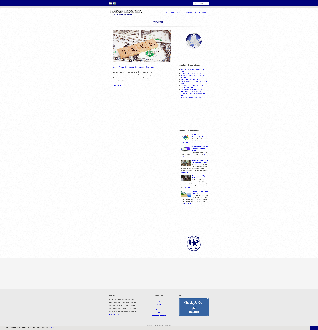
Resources (189, 12)
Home (166, 12)
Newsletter (197, 12)
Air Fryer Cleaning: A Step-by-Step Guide (193, 73)
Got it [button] (314, 328)
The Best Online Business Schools (191, 97)
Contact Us (205, 12)
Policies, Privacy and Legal (159, 315)
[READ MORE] (186, 142)
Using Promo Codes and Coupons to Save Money (135, 67)
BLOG (172, 12)
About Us (158, 309)
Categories (179, 12)
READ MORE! (117, 85)
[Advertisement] (193, 113)
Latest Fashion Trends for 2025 (190, 79)
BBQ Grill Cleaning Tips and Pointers (191, 89)
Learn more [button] (52, 327)
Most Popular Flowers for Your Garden (192, 91)
